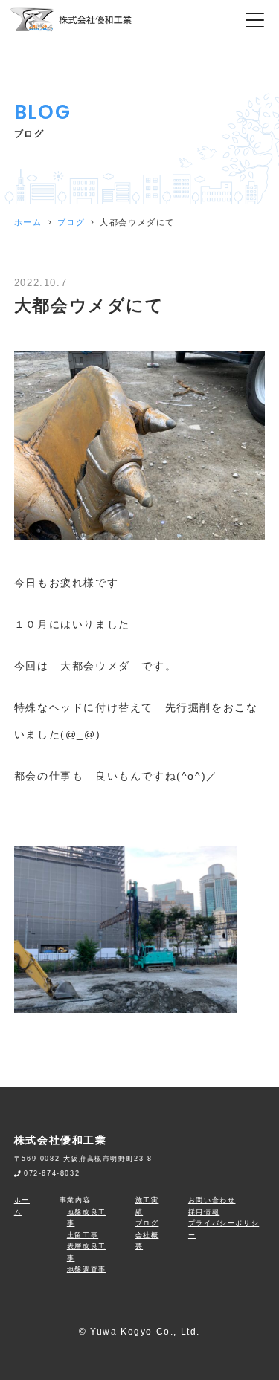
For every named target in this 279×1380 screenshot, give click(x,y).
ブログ (71, 222)
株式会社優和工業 (60, 1140)
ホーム (28, 222)
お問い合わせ (212, 1200)
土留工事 (82, 1235)
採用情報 (203, 1212)
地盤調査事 (86, 1269)
